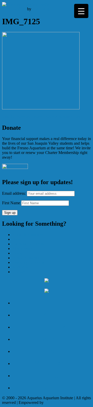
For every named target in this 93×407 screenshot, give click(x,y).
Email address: (14, 193)
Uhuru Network (58, 402)
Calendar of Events (28, 244)
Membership (22, 248)
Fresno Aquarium (26, 258)
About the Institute (27, 234)
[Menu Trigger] (81, 11)
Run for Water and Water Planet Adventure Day (41, 117)
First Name (11, 203)
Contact (18, 272)
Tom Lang (40, 9)
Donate (18, 253)
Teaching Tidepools (28, 262)
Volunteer (20, 267)
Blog (16, 239)
